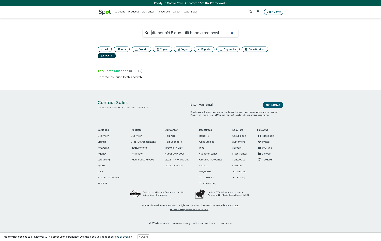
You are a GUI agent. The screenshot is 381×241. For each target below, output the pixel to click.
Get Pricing (238, 177)
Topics (164, 49)
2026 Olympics (174, 165)
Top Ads (170, 136)
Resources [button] (164, 11)
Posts (108, 55)
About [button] (176, 11)
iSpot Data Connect (109, 177)
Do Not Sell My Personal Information (189, 209)
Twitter (266, 142)
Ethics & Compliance (204, 223)
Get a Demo (239, 171)
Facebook (268, 136)
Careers (237, 147)
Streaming (104, 159)
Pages (184, 49)
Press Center (239, 153)
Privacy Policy (197, 115)
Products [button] (133, 11)
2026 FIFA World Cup (177, 159)
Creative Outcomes (210, 159)
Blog (201, 147)
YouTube (267, 147)
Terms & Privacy (181, 223)
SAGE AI (102, 183)
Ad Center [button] (148, 11)
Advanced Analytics (142, 159)
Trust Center (225, 223)
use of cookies (123, 236)
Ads (123, 49)
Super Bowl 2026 (175, 153)
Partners (237, 165)
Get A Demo (274, 12)
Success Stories (208, 153)
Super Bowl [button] (190, 11)
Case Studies (256, 49)
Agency (102, 153)
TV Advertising (207, 183)
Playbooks (229, 49)
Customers (238, 142)
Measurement (139, 147)
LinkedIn (266, 153)
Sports (101, 165)
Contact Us (238, 159)
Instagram (268, 159)
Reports (206, 49)
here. (236, 205)
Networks (103, 147)
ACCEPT (143, 236)
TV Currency (206, 177)
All (106, 49)
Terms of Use (214, 115)
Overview (103, 136)
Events (203, 165)
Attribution (137, 153)
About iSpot (239, 136)
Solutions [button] (120, 11)
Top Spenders (173, 142)
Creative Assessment (143, 142)
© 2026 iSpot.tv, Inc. (159, 223)
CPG (100, 171)
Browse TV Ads (174, 147)
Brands (142, 49)
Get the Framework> (213, 3)
